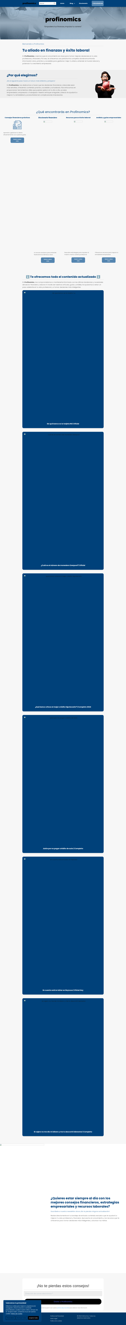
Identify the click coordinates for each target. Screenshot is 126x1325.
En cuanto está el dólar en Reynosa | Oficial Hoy (63, 990)
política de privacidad (63, 1307)
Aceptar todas (33, 1318)
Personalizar (10, 1318)
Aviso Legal (53, 1318)
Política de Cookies (16, 1314)
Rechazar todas (21, 1318)
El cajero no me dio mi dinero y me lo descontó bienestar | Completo (63, 1132)
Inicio (62, 3)
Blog (71, 3)
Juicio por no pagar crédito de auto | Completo (63, 848)
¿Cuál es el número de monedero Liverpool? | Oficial (63, 565)
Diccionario (83, 3)
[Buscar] (54, 3)
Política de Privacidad (57, 1316)
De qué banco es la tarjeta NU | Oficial (63, 424)
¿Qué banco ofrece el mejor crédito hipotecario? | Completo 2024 (63, 707)
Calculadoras (98, 3)
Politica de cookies (56, 1321)
